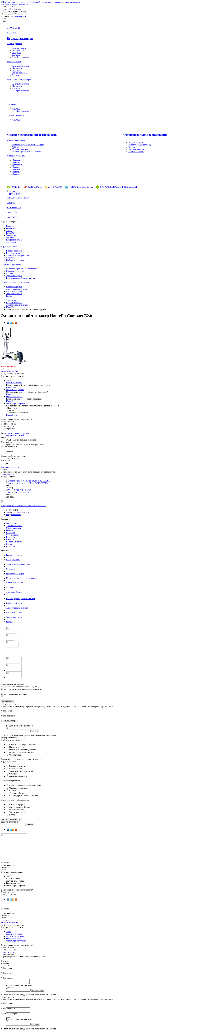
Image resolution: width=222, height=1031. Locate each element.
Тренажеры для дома (11, 236)
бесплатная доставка (15, 390)
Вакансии (10, 537)
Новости (10, 539)
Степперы (11, 104)
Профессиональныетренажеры (14, 241)
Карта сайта (11, 546)
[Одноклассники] (13, 322)
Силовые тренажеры (16, 156)
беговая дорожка (18, 16)
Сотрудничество (13, 535)
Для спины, (17, 162)
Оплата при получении (16, 403)
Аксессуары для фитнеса (17, 289)
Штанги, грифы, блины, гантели (26, 151)
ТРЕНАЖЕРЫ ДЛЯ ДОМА (80, 187)
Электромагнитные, (21, 66)
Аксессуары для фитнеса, (139, 145)
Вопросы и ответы (14, 542)
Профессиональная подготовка (22, 752)
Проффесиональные (21, 57)
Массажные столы (14, 291)
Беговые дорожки (14, 44)
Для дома (16, 75)
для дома (10, 435)
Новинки (10, 226)
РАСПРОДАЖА (34, 187)
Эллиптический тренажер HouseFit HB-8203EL (27, 483)
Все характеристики (10, 467)
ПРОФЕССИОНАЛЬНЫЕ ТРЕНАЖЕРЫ (118, 187)
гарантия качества (14, 381)
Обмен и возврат (13, 528)
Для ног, (16, 167)
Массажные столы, (136, 149)
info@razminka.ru (13, 515)
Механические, (18, 50)
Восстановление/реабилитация (22, 745)
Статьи (9, 544)
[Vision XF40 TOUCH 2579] (18, 490)
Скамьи (15, 147)
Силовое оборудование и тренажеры (32, 134)
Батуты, (131, 147)
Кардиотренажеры (20, 38)
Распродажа (11, 228)
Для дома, (16, 55)
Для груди (16, 174)
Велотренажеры (14, 61)
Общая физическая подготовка (22, 750)
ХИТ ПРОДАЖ (55, 187)
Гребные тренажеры (15, 115)
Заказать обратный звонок (12, 9)
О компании (11, 523)
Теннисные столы (136, 152)
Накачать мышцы (17, 747)
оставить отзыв (7, 474)
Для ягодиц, (17, 165)
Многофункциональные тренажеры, (28, 144)
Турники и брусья (14, 276)
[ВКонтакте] (8, 322)
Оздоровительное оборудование (145, 134)
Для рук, (16, 172)
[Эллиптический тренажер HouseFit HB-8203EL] (28, 481)
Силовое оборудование (17, 140)
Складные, (16, 52)
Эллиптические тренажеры (19, 79)
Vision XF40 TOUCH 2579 (17, 492)
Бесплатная (14, 396)
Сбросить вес (15, 755)
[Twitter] (10, 322)
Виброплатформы (14, 287)
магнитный (19, 435)
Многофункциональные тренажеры (22, 269)
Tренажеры (11, 300)
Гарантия (10, 530)
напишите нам (7, 426)
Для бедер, (17, 169)
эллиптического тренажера (17, 433)
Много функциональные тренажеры (25, 785)
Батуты (9, 296)
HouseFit (10, 307)
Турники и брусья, (20, 149)
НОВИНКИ (16, 187)
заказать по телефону (10, 371)
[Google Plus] (16, 322)
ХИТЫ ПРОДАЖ (10, 231)
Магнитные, (17, 68)
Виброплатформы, (136, 142)
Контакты (10, 532)
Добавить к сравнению (14, 374)
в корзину (5, 920)
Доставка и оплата (14, 526)
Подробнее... (11, 387)
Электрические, (19, 48)
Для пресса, (17, 160)
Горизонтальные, (19, 73)
